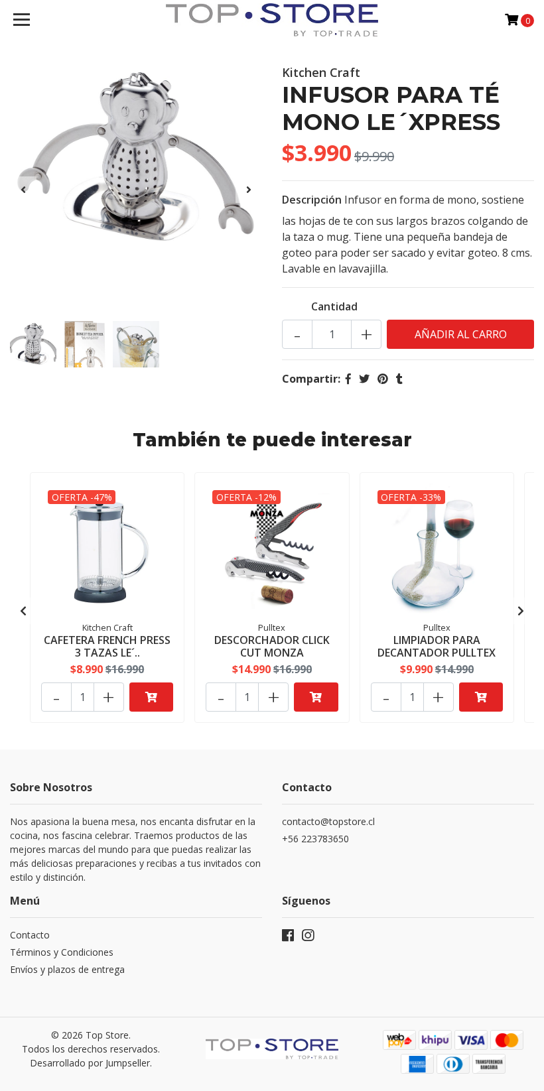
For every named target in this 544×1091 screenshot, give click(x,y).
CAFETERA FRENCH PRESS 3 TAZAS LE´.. (107, 646)
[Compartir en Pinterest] (382, 378)
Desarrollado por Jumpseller (90, 1063)
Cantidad (334, 306)
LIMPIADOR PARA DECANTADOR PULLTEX (436, 646)
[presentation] (23, 189)
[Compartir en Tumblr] (399, 378)
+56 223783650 (315, 838)
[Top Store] (272, 20)
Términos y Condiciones (61, 952)
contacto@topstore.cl (328, 821)
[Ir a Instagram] (308, 938)
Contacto (30, 935)
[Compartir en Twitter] (364, 378)
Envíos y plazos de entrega (67, 969)
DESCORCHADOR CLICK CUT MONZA (272, 646)
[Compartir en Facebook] (348, 378)
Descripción (312, 199)
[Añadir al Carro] (151, 697)
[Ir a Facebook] (288, 938)
